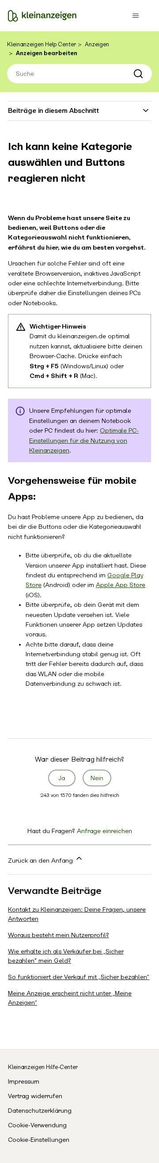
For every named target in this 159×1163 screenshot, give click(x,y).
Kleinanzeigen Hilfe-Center (43, 1067)
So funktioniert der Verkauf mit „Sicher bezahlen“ (78, 976)
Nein (97, 778)
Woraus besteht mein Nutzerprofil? (58, 935)
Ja (62, 778)
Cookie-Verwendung (37, 1125)
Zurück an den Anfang (41, 860)
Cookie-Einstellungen (38, 1139)
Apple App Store (120, 584)
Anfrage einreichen (104, 830)
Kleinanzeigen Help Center (41, 44)
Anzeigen (97, 44)
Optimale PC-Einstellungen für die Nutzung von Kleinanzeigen (84, 440)
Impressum (23, 1081)
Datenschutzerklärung (40, 1110)
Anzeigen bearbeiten (46, 53)
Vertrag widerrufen (35, 1095)
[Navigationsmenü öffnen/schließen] (135, 16)
